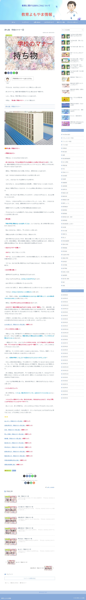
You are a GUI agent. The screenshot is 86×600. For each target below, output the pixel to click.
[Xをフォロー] (28, 483)
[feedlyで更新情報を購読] (31, 483)
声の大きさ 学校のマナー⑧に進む (14, 447)
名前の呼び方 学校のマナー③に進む (15, 425)
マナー (14, 470)
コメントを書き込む (30, 578)
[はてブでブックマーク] (11, 73)
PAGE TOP (43, 592)
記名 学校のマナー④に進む (12, 429)
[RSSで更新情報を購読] (34, 483)
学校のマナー (8, 470)
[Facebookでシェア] (8, 73)
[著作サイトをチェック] (25, 483)
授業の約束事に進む (10, 464)
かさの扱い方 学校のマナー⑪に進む (15, 324)
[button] (17, 73)
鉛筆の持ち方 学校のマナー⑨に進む (15, 451)
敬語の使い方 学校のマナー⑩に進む (15, 456)
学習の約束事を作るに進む (12, 460)
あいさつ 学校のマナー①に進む (14, 421)
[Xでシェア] (6, 73)
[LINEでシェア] (14, 73)
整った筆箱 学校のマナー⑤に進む (14, 434)
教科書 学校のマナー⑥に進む (13, 438)
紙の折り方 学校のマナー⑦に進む (14, 443)
